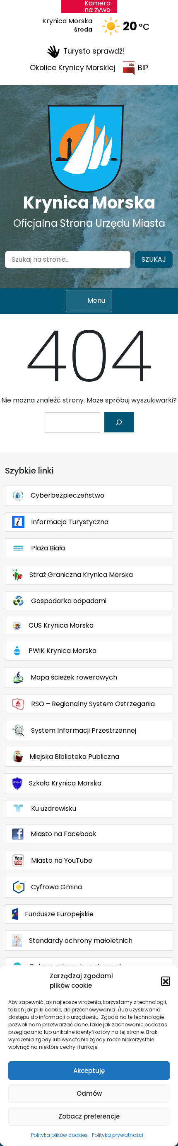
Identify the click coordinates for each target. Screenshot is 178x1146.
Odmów (89, 1093)
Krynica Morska (89, 202)
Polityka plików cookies (59, 1135)
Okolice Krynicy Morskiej (72, 68)
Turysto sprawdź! (94, 51)
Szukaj (154, 259)
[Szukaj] (119, 422)
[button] (165, 981)
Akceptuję (89, 1070)
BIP (143, 68)
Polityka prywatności (117, 1135)
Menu (96, 300)
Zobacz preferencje (89, 1116)
